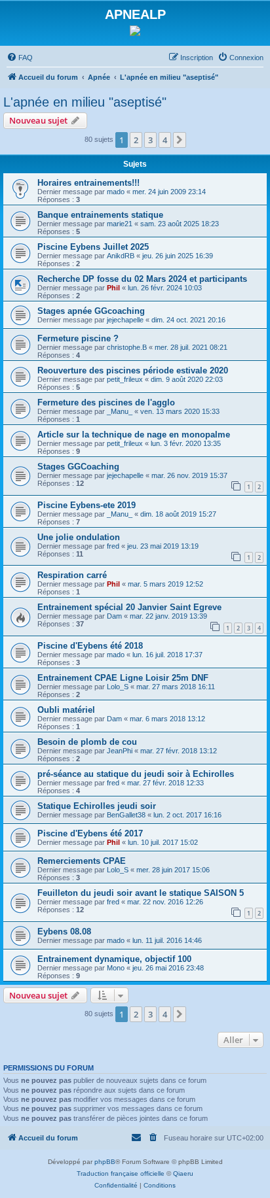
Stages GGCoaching (78, 466)
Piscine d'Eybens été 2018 (90, 646)
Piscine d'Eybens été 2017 (90, 833)
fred (113, 546)
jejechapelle (125, 320)
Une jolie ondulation (78, 537)
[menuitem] (20, 57)
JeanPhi (119, 751)
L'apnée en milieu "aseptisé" (84, 102)
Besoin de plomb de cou (87, 742)
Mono (116, 968)
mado (116, 192)
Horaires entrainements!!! (88, 183)
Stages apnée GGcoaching (91, 311)
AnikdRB (120, 256)
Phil (113, 288)
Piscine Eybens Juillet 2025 (93, 247)
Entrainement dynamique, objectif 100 (114, 959)
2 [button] (136, 140)
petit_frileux (125, 379)
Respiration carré (72, 575)
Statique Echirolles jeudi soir (96, 806)
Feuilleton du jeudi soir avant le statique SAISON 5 (140, 893)
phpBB (104, 1161)
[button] (179, 140)
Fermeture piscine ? (78, 338)
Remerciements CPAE (81, 861)
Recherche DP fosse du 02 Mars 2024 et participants (142, 279)
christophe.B (127, 347)
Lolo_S (117, 687)
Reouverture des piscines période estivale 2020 (132, 370)
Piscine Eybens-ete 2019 (86, 505)
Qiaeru (183, 1173)
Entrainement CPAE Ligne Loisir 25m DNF (122, 678)
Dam (114, 616)
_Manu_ (119, 411)
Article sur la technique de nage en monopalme (133, 434)
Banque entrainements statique (100, 215)
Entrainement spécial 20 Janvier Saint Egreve (129, 607)
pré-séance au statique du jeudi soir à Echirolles (135, 774)
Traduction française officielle (120, 1173)
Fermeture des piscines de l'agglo (106, 402)
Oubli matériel (66, 710)
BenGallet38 (126, 815)
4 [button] (165, 140)
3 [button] (150, 140)
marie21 (119, 224)
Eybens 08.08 (64, 931)
